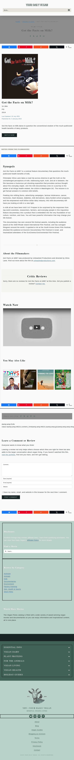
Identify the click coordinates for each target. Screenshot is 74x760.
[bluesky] (30, 716)
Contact (37, 750)
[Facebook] (30, 36)
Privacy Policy (37, 742)
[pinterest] (39, 716)
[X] (33, 36)
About (37, 722)
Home (18, 21)
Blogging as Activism (37, 734)
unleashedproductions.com (44, 261)
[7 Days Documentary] (11, 370)
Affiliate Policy (33, 540)
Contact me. (40, 284)
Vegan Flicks (28, 21)
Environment (9, 584)
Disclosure (37, 746)
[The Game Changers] (28, 370)
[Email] (43, 36)
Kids (5, 579)
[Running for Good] (46, 370)
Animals (7, 576)
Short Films (8, 592)
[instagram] (35, 716)
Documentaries (10, 581)
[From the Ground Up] (63, 370)
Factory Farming (10, 586)
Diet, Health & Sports (12, 589)
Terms (37, 738)
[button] (5, 380)
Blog (37, 726)
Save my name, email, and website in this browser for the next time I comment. (35, 492)
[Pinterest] (40, 36)
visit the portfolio (8, 455)
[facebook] (43, 716)
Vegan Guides (37, 730)
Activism (7, 574)
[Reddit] (37, 36)
